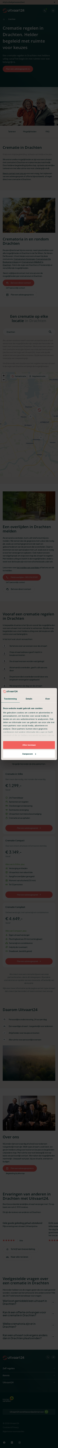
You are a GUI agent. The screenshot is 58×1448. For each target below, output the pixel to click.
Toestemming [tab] (10, 699)
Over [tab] (47, 699)
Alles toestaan (29, 745)
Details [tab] (29, 699)
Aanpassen (27, 754)
